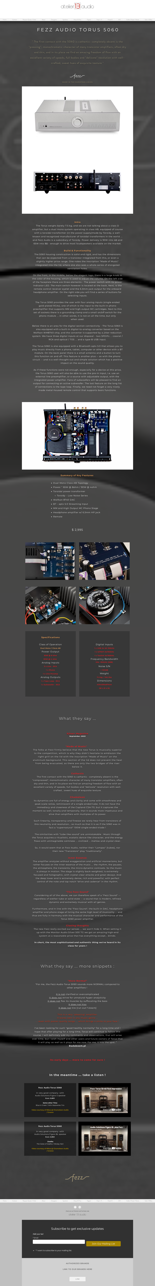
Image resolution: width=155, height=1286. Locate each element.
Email (35, 1238)
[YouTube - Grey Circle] (75, 1207)
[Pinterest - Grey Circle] (79, 1207)
